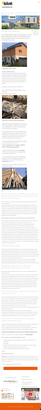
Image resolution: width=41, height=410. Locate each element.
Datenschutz (31, 406)
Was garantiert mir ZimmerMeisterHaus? (30, 386)
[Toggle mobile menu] (39, 2)
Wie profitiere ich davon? (27, 379)
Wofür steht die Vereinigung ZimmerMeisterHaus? (27, 383)
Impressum (26, 406)
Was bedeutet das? (25, 376)
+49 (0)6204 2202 (6, 390)
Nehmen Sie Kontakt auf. (9, 368)
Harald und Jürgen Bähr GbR (19, 406)
